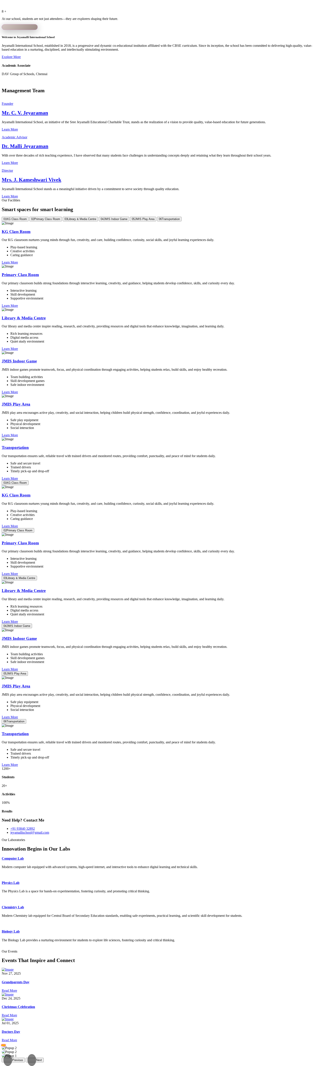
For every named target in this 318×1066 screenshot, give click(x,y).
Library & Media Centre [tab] (80, 219)
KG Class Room (16, 231)
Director (7, 170)
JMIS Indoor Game (19, 361)
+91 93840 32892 (22, 828)
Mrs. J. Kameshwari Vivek (31, 180)
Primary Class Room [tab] (45, 219)
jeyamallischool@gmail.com (29, 832)
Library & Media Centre (24, 318)
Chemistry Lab (13, 907)
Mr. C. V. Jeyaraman (25, 113)
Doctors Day (11, 1032)
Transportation (15, 447)
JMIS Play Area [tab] (143, 219)
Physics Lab (10, 883)
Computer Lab (13, 858)
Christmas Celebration (18, 1007)
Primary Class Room (20, 274)
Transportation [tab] (169, 219)
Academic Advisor (14, 137)
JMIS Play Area (16, 404)
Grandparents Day (15, 982)
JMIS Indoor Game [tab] (114, 219)
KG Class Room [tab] (15, 219)
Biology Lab (11, 931)
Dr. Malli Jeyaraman (25, 146)
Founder (7, 103)
